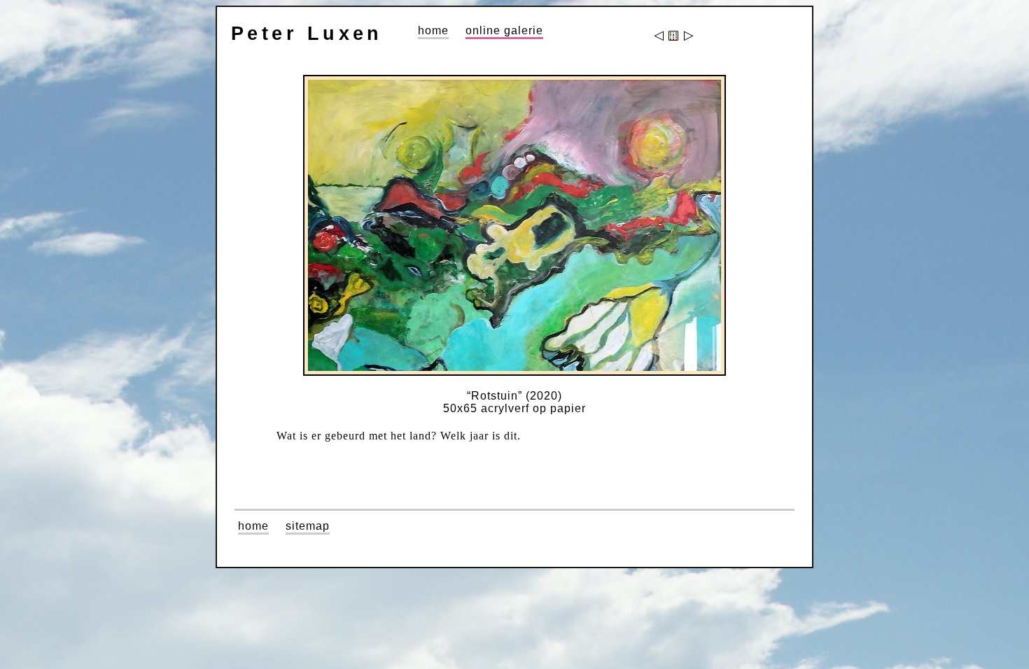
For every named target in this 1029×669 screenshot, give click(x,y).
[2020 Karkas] (659, 37)
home (433, 30)
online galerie (504, 30)
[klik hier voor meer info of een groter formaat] (514, 225)
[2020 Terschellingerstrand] (687, 37)
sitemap (308, 526)
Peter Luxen (307, 33)
